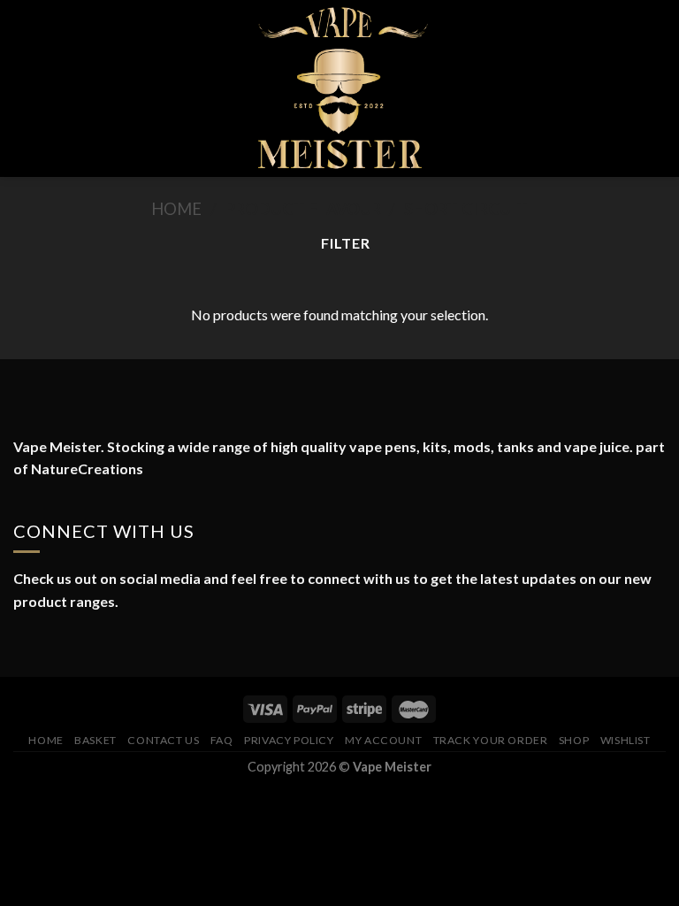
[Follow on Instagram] (46, 644)
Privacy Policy (289, 740)
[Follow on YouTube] (110, 644)
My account (383, 740)
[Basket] (657, 88)
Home (176, 209)
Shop (574, 740)
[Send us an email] (88, 644)
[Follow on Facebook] (24, 644)
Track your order (490, 740)
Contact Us (163, 740)
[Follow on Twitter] (67, 644)
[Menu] (23, 88)
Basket (95, 740)
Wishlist (625, 740)
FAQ (221, 740)
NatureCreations (87, 468)
